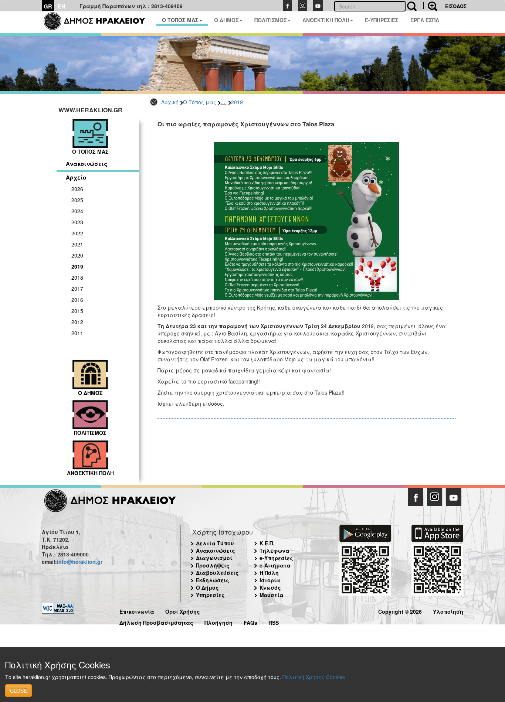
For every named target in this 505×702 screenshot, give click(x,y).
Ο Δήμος (207, 587)
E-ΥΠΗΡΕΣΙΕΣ (382, 20)
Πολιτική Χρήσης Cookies (313, 677)
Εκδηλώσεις (212, 580)
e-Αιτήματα (275, 565)
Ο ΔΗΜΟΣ (226, 20)
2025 (77, 200)
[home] (99, 22)
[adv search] (430, 5)
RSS (273, 621)
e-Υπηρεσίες (276, 558)
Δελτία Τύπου (215, 543)
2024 (77, 211)
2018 (77, 277)
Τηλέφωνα (274, 550)
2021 (77, 244)
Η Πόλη (269, 572)
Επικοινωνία (136, 610)
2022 (77, 233)
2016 (77, 299)
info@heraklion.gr (79, 561)
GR (48, 6)
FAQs (250, 621)
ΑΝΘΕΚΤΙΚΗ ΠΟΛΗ (325, 20)
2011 (77, 333)
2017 (77, 288)
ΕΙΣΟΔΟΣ (456, 6)
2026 (77, 188)
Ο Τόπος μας (199, 102)
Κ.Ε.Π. (267, 543)
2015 (77, 310)
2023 (77, 222)
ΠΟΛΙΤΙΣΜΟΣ (270, 20)
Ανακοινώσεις (86, 164)
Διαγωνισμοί (214, 558)
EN (61, 6)
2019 (237, 102)
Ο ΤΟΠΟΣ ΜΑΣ (180, 20)
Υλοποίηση (448, 610)
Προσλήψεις (213, 565)
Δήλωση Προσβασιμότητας (156, 621)
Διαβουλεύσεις (217, 572)
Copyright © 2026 (400, 610)
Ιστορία (270, 580)
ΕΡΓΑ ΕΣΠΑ (424, 20)
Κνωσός (270, 587)
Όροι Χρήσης (182, 610)
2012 (77, 322)
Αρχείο (76, 177)
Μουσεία (272, 595)
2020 (77, 255)
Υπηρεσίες (210, 595)
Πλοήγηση (218, 621)
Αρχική (170, 102)
